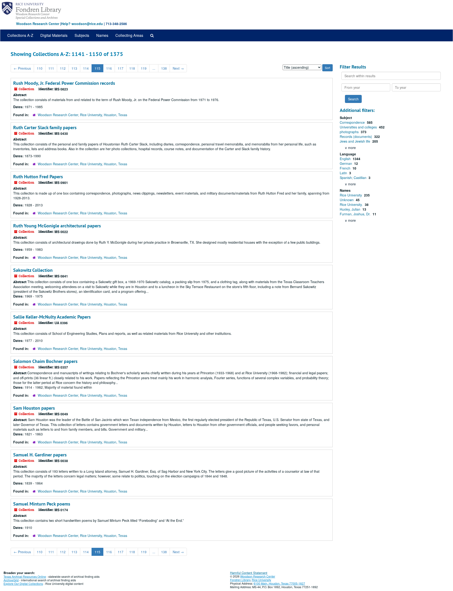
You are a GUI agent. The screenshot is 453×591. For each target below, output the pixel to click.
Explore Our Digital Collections (23, 584)
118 (132, 68)
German (346, 163)
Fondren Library (240, 580)
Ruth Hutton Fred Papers (38, 177)
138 (164, 68)
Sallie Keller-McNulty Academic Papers (52, 317)
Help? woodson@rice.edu (82, 23)
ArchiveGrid (11, 580)
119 (144, 68)
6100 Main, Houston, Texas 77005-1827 (279, 583)
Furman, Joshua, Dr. (355, 214)
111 (51, 68)
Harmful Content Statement (248, 572)
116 (109, 68)
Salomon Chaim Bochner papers (45, 361)
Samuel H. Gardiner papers (40, 455)
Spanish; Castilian (353, 177)
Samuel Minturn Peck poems (41, 504)
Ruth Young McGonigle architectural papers (57, 226)
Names (102, 35)
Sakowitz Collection (33, 270)
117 (120, 68)
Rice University (351, 195)
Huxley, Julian (350, 209)
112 (63, 68)
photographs (350, 131)
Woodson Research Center (37, 23)
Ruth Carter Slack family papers (44, 127)
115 (97, 68)
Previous (22, 68)
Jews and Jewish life (355, 141)
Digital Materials (53, 35)
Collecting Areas (129, 35)
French (345, 168)
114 (86, 68)
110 (39, 68)
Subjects (82, 35)
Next (178, 68)
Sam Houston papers (34, 408)
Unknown (347, 199)
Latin (344, 172)
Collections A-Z (20, 35)
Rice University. (352, 204)
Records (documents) (356, 136)
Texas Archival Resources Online (25, 576)
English (346, 158)
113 (74, 68)
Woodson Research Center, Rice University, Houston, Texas (82, 114)
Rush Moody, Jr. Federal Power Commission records (64, 83)
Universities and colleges (359, 127)
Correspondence (353, 122)
